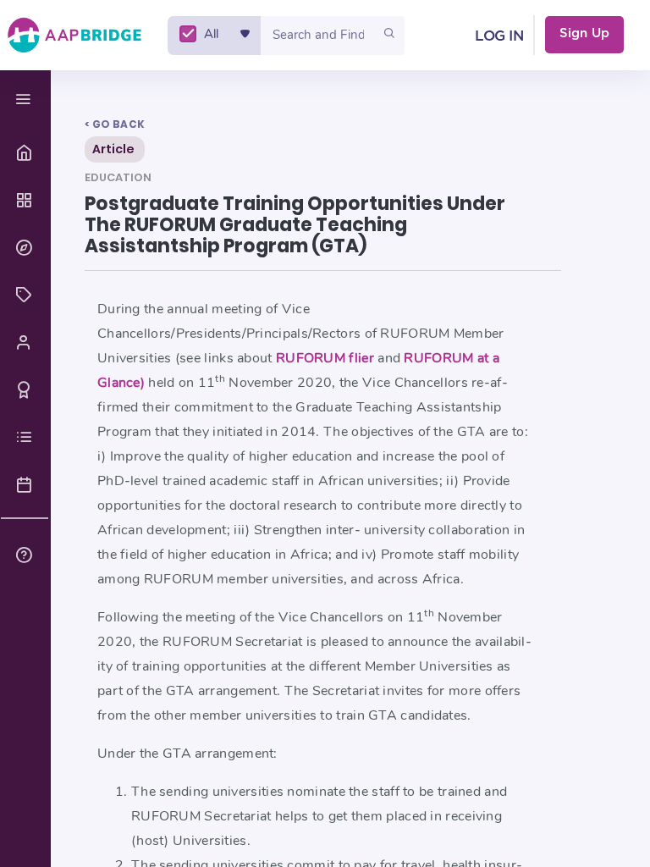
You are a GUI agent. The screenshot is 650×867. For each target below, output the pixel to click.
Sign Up (584, 33)
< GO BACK (115, 124)
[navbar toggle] (25, 99)
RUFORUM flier (326, 358)
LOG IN (499, 36)
